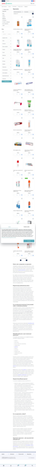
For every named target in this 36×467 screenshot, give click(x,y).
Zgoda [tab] (9, 226)
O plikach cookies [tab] (26, 226)
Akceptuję (29, 240)
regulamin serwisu (12, 237)
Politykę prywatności (5, 237)
